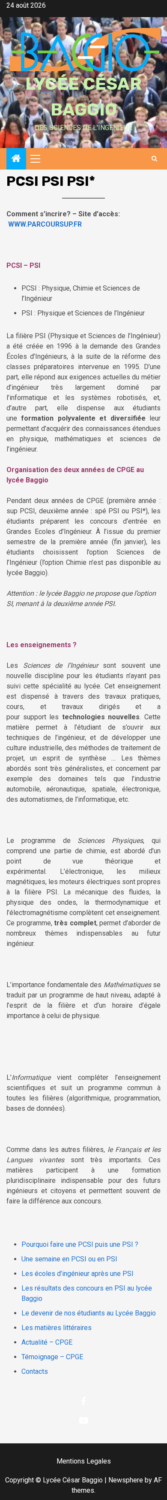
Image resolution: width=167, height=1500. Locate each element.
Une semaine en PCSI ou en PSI (69, 1259)
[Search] (154, 159)
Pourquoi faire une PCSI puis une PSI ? (79, 1244)
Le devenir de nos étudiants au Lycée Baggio (88, 1313)
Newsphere (125, 1480)
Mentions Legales (84, 1461)
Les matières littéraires (56, 1328)
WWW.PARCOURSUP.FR (45, 224)
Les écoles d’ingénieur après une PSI (77, 1274)
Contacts (34, 1371)
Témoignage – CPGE (52, 1357)
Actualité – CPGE (46, 1342)
